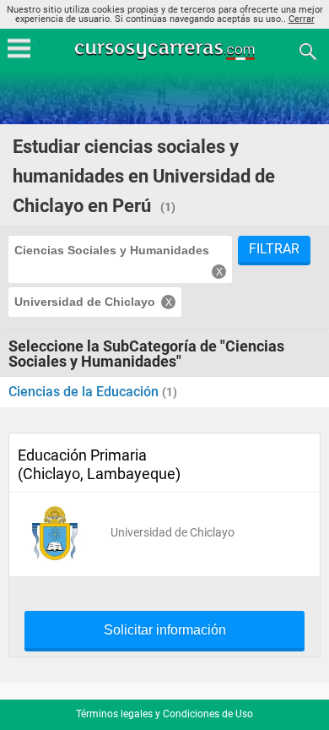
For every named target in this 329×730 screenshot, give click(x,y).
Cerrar (302, 19)
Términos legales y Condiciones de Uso (164, 714)
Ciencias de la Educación (85, 392)
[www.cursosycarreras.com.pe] (166, 50)
